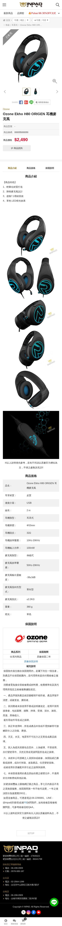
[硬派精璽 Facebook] (33, 912)
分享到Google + (26, 102)
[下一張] (57, 92)
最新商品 (8, 13)
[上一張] (5, 92)
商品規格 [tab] (31, 168)
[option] (31, 57)
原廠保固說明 (31, 661)
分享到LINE (31, 102)
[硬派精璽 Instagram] (28, 912)
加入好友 (54, 902)
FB (25, 802)
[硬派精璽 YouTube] (38, 912)
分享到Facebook (21, 102)
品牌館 (20, 13)
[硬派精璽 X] (23, 912)
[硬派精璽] (31, 5)
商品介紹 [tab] (12, 168)
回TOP (31, 833)
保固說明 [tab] (49, 168)
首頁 (8, 20)
